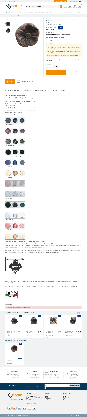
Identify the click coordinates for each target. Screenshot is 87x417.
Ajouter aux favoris (75, 71)
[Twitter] (75, 415)
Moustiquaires (40, 12)
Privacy (64, 400)
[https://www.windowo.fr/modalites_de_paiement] (43, 408)
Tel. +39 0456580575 (30, 399)
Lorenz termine (50, 32)
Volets (50, 12)
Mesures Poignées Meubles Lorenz (55, 37)
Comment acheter (48, 398)
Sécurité (58, 12)
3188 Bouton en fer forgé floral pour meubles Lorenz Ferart (69, 333)
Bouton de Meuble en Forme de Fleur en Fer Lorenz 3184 (11, 361)
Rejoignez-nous (74, 385)
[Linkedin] (78, 415)
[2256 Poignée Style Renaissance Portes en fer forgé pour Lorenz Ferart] (8, 31)
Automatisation (30, 12)
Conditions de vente (67, 399)
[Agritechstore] (8, 403)
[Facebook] (71, 415)
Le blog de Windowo (61, 1)
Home (6, 15)
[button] (65, 6)
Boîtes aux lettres (67, 12)
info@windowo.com (74, 1)
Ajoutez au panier (58, 72)
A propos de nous (66, 397)
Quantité (48, 64)
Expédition (47, 397)
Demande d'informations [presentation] (27, 81)
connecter (27, 307)
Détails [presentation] (11, 81)
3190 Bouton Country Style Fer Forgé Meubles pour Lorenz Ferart (30, 334)
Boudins (78, 12)
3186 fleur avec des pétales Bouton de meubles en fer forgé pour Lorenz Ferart (50, 335)
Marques (46, 396)
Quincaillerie (10, 12)
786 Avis (8, 1)
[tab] (10, 81)
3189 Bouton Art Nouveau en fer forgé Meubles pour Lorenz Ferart (11, 334)
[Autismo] (12, 403)
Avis (64, 398)
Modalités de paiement (49, 399)
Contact (64, 396)
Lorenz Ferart (52, 24)
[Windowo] (13, 6)
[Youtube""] (76, 415)
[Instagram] (73, 415)
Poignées (19, 12)
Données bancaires (48, 400)
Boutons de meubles (18, 15)
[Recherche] (61, 6)
